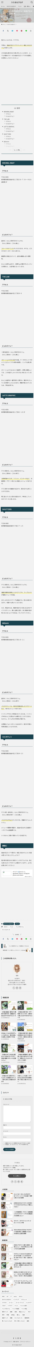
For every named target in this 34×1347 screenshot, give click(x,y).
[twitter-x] (14, 988)
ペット (16, 17)
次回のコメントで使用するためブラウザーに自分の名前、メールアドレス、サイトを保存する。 (17, 1143)
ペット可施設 (15, 1308)
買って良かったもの (19, 1321)
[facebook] (12, 1181)
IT (11, 1296)
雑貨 (28, 1321)
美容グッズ (5, 1318)
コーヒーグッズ (20, 1302)
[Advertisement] (17, 82)
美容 (23, 1315)
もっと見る (17, 150)
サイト (5, 1137)
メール (5, 1131)
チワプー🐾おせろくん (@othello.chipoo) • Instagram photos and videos (21, 873)
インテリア (16, 1299)
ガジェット (24, 1299)
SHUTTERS (7, 134)
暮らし (18, 1315)
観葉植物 (27, 1318)
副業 (11, 1312)
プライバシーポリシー (25, 1341)
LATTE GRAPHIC (9, 127)
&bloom (6, 142)
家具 (3, 1315)
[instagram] (17, 988)
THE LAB (6, 119)
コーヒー (11, 1302)
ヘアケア (10, 1305)
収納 (16, 1312)
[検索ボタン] (31, 2)
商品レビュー (22, 1312)
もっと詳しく (17, 1176)
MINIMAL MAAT (9, 112)
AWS (3, 1296)
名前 (5, 1125)
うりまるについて (7, 1341)
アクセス (8, 114)
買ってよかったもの (7, 1321)
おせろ (5, 927)
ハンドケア (29, 1302)
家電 (8, 1315)
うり (17, 975)
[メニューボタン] (2, 2)
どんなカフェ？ (10, 116)
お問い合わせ (16, 1341)
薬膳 (11, 1318)
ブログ (3, 1305)
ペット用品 (24, 1308)
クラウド (4, 1302)
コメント (6, 1104)
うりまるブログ (17, 2)
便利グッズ (5, 1312)
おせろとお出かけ (8, 17)
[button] (3, 30)
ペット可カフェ (20, 927)
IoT (7, 1296)
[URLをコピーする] (31, 30)
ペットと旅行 (23, 1305)
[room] (20, 988)
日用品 (13, 1315)
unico (15, 1296)
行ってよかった (6, 929)
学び (29, 1312)
